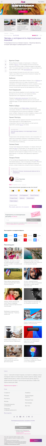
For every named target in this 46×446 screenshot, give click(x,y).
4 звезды (36, 35)
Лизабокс (27, 392)
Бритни (17, 64)
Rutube (39, 235)
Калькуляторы (29, 400)
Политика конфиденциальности (10, 409)
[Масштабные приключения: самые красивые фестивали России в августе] (13, 274)
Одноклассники (30, 235)
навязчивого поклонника (21, 98)
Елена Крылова (8, 35)
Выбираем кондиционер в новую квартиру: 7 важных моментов (11, 312)
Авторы (6, 401)
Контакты (7, 398)
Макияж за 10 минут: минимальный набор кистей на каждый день (26, 171)
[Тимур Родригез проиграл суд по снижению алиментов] (33, 294)
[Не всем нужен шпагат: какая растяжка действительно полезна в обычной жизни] (10, 22)
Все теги (27, 405)
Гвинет (21, 124)
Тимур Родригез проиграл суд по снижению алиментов (32, 302)
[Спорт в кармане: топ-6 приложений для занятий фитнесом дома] (13, 351)
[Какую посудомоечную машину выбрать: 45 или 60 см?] (33, 314)
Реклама (6, 395)
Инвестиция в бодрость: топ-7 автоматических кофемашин (12, 340)
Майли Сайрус (25, 108)
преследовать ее (28, 69)
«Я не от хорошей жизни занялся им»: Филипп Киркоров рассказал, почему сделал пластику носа (33, 283)
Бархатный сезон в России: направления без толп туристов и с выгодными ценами (33, 262)
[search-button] (39, 1)
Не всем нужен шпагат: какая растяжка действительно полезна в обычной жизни (9, 28)
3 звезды (35, 35)
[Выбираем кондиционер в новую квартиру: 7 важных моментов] (13, 309)
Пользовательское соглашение (9, 404)
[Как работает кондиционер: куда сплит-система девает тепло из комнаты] (33, 332)
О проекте (7, 392)
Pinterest (30, 240)
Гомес (15, 148)
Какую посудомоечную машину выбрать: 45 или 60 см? (33, 322)
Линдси (36, 160)
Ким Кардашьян (24, 195)
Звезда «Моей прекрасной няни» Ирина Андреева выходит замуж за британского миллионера (13, 304)
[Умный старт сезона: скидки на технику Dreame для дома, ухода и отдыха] (23, 22)
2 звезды (34, 35)
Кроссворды (28, 403)
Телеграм (10, 235)
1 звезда (32, 35)
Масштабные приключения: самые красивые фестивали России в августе (12, 282)
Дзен (19, 240)
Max (38, 240)
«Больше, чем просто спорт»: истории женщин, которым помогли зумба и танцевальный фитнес (36, 28)
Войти (42, 2)
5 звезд (37, 35)
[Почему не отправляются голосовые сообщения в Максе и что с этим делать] (33, 351)
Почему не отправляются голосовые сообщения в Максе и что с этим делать (32, 360)
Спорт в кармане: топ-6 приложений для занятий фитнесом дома (11, 360)
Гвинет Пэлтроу (34, 195)
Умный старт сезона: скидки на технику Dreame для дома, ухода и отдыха (22, 28)
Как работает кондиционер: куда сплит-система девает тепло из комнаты (32, 341)
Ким (33, 92)
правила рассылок (27, 433)
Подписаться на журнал (10, 385)
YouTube (10, 240)
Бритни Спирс (13, 195)
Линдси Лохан (13, 198)
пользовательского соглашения (32, 222)
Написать (37, 206)
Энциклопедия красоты (29, 396)
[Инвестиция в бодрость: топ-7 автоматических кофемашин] (13, 332)
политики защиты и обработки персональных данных (15, 443)
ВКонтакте (20, 235)
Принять (36, 440)
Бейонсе (38, 80)
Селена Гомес (30, 198)
